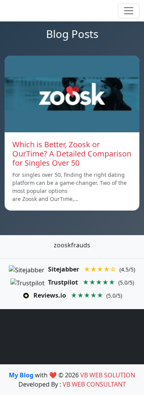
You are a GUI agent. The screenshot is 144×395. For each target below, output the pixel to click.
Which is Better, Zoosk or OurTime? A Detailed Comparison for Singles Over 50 (71, 153)
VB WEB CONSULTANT (94, 384)
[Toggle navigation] (128, 10)
